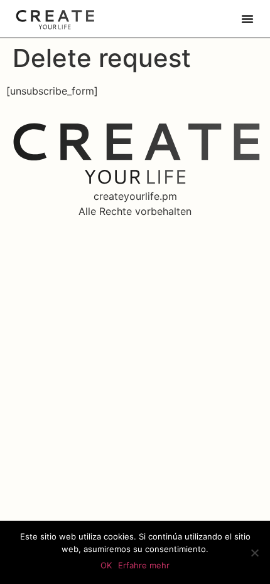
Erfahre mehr (144, 565)
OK (106, 565)
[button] (247, 18)
